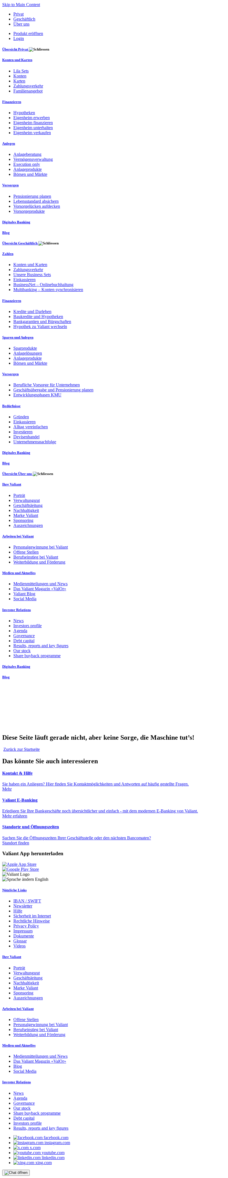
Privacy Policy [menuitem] (26, 926)
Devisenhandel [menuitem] (26, 436)
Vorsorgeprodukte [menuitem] (29, 211)
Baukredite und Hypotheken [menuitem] (38, 316)
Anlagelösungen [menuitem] (27, 353)
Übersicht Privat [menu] (15, 49)
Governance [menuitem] (24, 635)
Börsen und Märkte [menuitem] (30, 174)
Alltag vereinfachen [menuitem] (30, 426)
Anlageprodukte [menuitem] (27, 169)
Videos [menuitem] (19, 946)
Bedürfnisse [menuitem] (11, 406)
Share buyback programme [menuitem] (37, 655)
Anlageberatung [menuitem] (27, 154)
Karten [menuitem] (19, 81)
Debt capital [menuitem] (23, 640)
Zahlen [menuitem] (7, 254)
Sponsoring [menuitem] (23, 520)
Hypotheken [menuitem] (24, 112)
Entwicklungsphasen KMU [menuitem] (37, 394)
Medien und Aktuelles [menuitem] (19, 573)
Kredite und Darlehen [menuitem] (32, 311)
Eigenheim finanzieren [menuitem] (33, 122)
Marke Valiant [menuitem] (25, 515)
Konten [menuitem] (19, 76)
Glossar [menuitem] (20, 941)
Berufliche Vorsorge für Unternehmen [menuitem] (46, 384)
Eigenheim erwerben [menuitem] (31, 117)
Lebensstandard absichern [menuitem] (36, 201)
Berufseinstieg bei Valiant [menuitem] (35, 557)
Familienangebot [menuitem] (28, 91)
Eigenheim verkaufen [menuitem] (32, 132)
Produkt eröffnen (28, 33)
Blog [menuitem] (6, 233)
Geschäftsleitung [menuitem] (28, 505)
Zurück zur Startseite (21, 749)
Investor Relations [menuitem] (16, 610)
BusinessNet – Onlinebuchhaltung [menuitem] (43, 284)
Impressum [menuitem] (23, 931)
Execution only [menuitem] (26, 164)
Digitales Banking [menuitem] (16, 222)
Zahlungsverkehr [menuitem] (28, 86)
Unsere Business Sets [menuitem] (32, 274)
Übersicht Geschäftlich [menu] (20, 243)
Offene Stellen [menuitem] (26, 552)
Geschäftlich (24, 19)
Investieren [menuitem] (23, 431)
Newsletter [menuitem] (22, 906)
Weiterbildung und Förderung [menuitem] (39, 562)
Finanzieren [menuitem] (11, 102)
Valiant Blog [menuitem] (24, 593)
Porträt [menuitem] (19, 495)
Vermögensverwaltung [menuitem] (33, 159)
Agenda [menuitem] (20, 630)
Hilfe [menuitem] (17, 911)
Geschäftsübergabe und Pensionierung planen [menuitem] (53, 389)
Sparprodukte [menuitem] (25, 348)
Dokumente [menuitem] (23, 936)
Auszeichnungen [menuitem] (28, 525)
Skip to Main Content (21, 4)
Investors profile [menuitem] (27, 625)
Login (18, 38)
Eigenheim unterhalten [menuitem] (33, 127)
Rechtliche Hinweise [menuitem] (31, 921)
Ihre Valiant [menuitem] (11, 484)
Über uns (21, 24)
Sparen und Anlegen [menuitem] (17, 337)
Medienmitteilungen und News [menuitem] (40, 583)
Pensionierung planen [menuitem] (32, 196)
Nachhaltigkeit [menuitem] (26, 510)
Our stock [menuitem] (22, 650)
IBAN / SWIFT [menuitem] (27, 901)
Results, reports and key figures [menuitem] (40, 645)
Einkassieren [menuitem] (24, 279)
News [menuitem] (18, 620)
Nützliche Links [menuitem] (14, 890)
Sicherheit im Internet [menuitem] (32, 916)
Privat (18, 14)
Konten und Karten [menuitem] (17, 60)
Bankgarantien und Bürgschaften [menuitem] (42, 321)
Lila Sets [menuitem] (21, 71)
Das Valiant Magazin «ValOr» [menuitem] (39, 588)
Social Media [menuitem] (24, 598)
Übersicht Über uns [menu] (17, 474)
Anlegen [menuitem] (8, 143)
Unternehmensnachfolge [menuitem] (34, 441)
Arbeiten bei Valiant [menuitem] (18, 536)
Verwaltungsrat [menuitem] (26, 500)
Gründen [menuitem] (21, 416)
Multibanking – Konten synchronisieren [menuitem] (48, 289)
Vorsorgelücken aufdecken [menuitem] (36, 206)
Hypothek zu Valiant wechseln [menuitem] (40, 326)
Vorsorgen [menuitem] (10, 185)
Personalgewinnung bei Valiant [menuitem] (40, 547)
